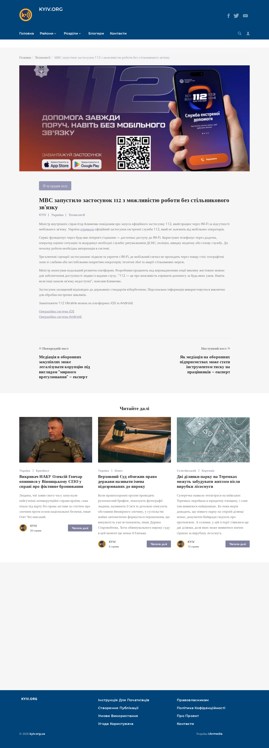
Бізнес (119, 470)
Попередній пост (55, 348)
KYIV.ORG (51, 9)
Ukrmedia (215, 734)
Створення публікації (118, 708)
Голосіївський (186, 470)
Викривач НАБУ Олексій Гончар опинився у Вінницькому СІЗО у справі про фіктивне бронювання (51, 481)
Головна (26, 33)
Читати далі (80, 528)
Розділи (71, 33)
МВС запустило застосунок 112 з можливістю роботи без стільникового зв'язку (134, 203)
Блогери (96, 33)
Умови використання (118, 716)
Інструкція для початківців (123, 700)
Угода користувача (115, 724)
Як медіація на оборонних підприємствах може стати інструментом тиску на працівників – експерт (205, 364)
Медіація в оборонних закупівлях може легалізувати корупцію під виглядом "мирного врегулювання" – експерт (64, 366)
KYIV (42, 214)
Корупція (208, 470)
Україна (57, 214)
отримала (87, 229)
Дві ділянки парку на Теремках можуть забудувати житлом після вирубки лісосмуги (208, 481)
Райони (46, 33)
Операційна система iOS (56, 311)
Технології (42, 57)
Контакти (118, 33)
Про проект (188, 716)
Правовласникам (193, 700)
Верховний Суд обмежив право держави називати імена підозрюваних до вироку (127, 481)
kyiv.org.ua (37, 734)
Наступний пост (214, 348)
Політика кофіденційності (201, 708)
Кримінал (42, 470)
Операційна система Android (60, 316)
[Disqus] (134, 628)
